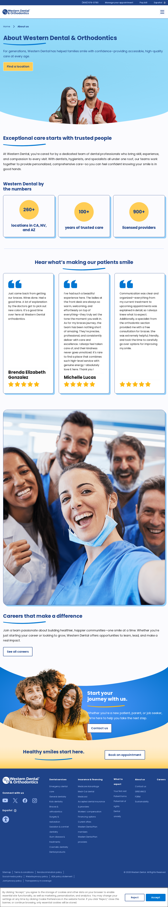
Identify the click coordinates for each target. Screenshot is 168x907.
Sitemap (6, 872)
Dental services (57, 779)
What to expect (118, 782)
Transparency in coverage (38, 880)
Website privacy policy (37, 876)
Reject (135, 897)
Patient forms (120, 796)
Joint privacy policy (12, 880)
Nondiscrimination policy (49, 872)
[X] (15, 802)
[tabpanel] (28, 333)
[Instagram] (34, 802)
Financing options (87, 816)
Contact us (140, 786)
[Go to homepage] (16, 11)
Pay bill (143, 2)
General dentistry (57, 796)
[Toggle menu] (162, 12)
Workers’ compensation (89, 811)
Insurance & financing (90, 779)
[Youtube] (5, 801)
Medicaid (82, 796)
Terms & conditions (23, 872)
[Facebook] (25, 802)
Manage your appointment (119, 2)
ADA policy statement (61, 876)
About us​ (140, 779)
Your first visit (120, 791)
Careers (161, 779)
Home (6, 26)
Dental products (57, 852)
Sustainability (142, 801)
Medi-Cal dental (86, 791)
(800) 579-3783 (90, 2)
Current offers (84, 821)
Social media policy (12, 876)
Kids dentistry (56, 801)
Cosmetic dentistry (58, 847)
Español (158, 2)
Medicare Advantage (88, 786)
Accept (155, 897)
